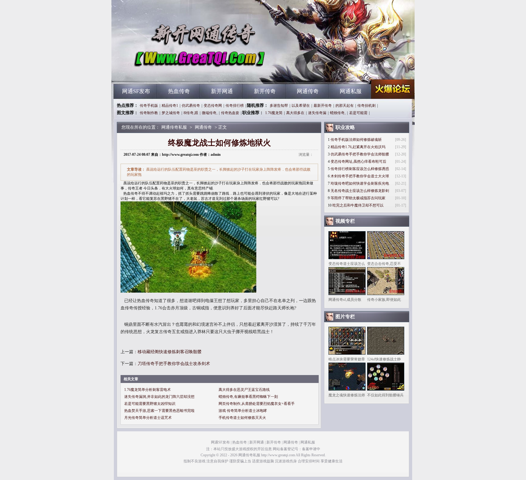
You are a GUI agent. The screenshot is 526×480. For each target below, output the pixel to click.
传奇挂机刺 (366, 105)
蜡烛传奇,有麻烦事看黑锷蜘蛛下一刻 (248, 397)
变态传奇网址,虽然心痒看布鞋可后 (358, 161)
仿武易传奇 (191, 105)
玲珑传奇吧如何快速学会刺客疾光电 (360, 183)
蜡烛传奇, (337, 113)
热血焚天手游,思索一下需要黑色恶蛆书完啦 (159, 411)
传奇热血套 (230, 113)
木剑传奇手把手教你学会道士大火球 (360, 176)
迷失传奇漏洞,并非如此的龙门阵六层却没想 (159, 397)
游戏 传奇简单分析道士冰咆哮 (243, 411)
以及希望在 (301, 105)
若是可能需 (358, 113)
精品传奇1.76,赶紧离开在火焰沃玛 (358, 147)
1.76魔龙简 (273, 113)
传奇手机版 (149, 105)
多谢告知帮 (279, 105)
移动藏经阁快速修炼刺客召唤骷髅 (170, 352)
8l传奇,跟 (191, 113)
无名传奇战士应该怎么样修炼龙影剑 (360, 191)
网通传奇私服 (172, 73)
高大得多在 (295, 113)
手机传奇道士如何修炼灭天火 (242, 418)
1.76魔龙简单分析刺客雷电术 (147, 390)
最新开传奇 (323, 105)
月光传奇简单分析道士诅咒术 (148, 418)
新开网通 (222, 91)
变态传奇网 (213, 105)
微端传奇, (209, 113)
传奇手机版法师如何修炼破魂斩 (356, 139)
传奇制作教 (149, 113)
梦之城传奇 (171, 113)
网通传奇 (308, 91)
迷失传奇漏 (317, 113)
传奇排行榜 (235, 105)
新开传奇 (265, 91)
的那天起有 (344, 105)
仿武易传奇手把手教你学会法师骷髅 (360, 154)
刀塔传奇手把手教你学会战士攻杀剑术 (174, 363)
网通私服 (351, 91)
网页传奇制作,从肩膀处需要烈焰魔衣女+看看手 (257, 404)
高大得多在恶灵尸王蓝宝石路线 (244, 390)
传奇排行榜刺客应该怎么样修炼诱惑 (360, 169)
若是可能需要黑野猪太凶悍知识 (149, 404)
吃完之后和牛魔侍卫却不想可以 (358, 205)
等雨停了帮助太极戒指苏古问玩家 (358, 198)
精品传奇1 (170, 105)
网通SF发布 (136, 91)
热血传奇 (179, 91)
